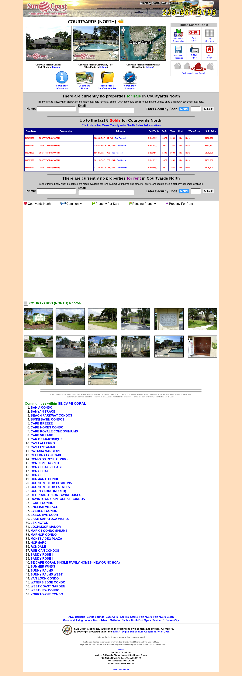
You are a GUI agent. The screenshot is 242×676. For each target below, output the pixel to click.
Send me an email (121, 669)
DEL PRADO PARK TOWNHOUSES (56, 495)
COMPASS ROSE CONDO (49, 459)
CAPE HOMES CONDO (47, 427)
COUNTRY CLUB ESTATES (50, 487)
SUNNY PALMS (42, 570)
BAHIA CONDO (41, 407)
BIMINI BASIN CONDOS (47, 419)
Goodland (69, 620)
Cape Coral (112, 616)
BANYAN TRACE (43, 411)
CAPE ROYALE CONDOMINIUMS (54, 431)
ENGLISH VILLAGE (44, 507)
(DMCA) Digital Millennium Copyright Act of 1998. (141, 631)
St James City (171, 620)
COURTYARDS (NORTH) (48, 491)
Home (121, 649)
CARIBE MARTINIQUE (47, 439)
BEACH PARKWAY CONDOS (51, 415)
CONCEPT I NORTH (45, 463)
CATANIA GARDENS (45, 451)
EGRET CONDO (42, 503)
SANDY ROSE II (42, 558)
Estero (134, 616)
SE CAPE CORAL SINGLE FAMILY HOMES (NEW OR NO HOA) (75, 562)
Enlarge (56, 67)
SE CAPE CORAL (72, 403)
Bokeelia (80, 616)
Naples (126, 620)
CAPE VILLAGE (42, 435)
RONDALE (38, 546)
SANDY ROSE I (42, 554)
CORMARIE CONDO (45, 479)
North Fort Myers (141, 620)
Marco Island (100, 620)
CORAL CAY (40, 471)
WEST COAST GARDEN (48, 586)
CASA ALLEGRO (43, 443)
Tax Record (120, 138)
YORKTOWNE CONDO (47, 594)
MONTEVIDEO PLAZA (46, 538)
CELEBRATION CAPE (46, 455)
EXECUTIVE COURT (45, 514)
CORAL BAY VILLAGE (47, 467)
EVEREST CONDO (44, 510)
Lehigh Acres (84, 620)
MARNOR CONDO (44, 534)
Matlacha (115, 620)
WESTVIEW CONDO (45, 590)
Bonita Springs (95, 616)
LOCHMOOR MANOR (46, 526)
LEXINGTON (39, 522)
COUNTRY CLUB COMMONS (51, 483)
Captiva (124, 616)
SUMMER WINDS (43, 566)
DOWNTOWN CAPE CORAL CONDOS (58, 499)
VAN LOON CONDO (45, 578)
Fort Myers (145, 616)
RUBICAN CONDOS (45, 550)
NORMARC (39, 542)
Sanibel (156, 620)
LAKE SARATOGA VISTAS (50, 518)
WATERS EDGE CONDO (48, 582)
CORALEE (38, 475)
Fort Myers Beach (163, 616)
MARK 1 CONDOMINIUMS (49, 530)
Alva (71, 616)
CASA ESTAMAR (43, 447)
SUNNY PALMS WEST (47, 574)
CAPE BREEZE (42, 423)
